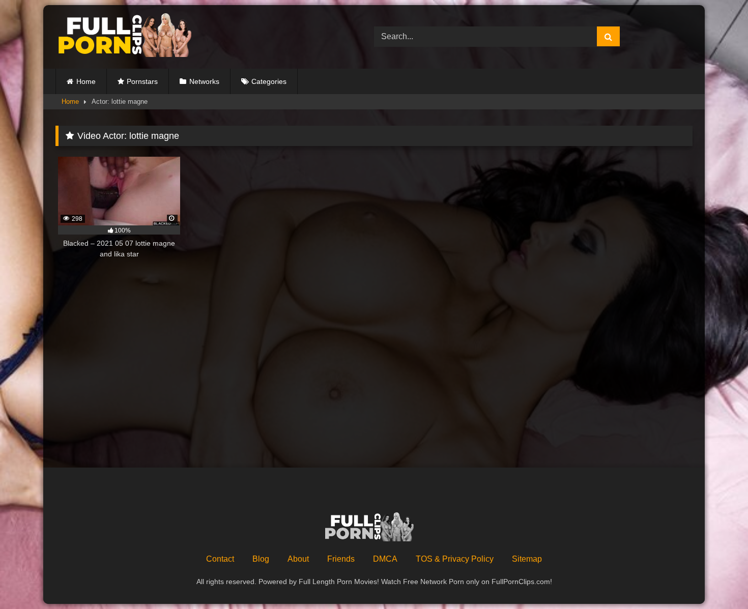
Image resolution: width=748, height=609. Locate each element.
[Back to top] (716, 579)
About (298, 559)
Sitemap (527, 559)
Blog (260, 559)
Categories (268, 81)
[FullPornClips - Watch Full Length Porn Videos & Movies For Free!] (131, 37)
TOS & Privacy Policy (455, 559)
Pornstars (142, 81)
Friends (341, 559)
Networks (204, 81)
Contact (220, 559)
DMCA (385, 559)
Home (86, 81)
